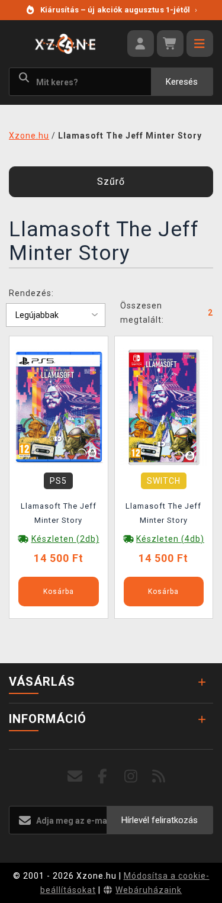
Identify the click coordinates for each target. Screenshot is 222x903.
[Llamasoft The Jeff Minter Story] (58, 406)
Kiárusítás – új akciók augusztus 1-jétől (118, 9)
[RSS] (159, 776)
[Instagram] (131, 776)
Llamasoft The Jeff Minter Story (58, 513)
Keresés (182, 81)
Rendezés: (31, 293)
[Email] (75, 776)
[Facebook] (103, 776)
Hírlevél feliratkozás (159, 820)
